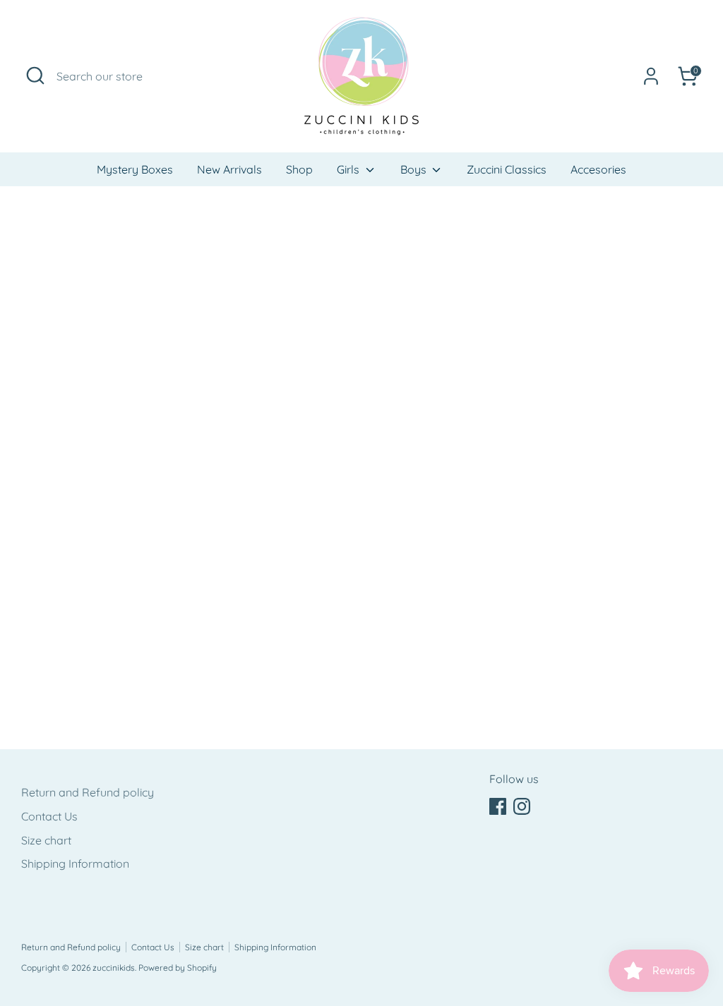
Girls (349, 169)
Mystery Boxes (135, 169)
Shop (299, 169)
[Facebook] (497, 806)
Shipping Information (75, 863)
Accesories (598, 169)
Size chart (46, 840)
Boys (414, 169)
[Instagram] (521, 806)
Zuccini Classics (506, 169)
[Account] (651, 76)
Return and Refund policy (87, 792)
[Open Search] (35, 75)
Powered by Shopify (177, 967)
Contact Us (49, 816)
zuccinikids (113, 967)
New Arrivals (229, 169)
